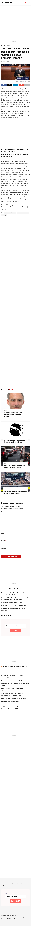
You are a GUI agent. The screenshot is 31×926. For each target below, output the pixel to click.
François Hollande (23, 212)
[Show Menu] (25, 2)
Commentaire (5, 512)
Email (6, 623)
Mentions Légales (21, 917)
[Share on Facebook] (4, 85)
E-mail (3, 540)
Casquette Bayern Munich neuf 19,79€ (11, 680)
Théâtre (4, 215)
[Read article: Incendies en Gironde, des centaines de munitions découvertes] (15, 482)
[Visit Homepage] (6, 2)
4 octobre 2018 (5, 61)
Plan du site (17, 918)
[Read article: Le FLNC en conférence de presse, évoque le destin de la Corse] (15, 431)
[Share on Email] (21, 85)
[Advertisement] (15, 22)
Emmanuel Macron (10, 212)
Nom (3, 533)
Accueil (3, 45)
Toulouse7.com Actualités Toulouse (10, 915)
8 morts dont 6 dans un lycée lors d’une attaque (14, 605)
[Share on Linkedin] (15, 85)
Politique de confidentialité (7, 917)
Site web (3, 548)
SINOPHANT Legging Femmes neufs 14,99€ (13, 698)
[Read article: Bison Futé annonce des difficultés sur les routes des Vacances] (15, 456)
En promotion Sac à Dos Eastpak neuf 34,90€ (13, 704)
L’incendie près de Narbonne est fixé (11, 602)
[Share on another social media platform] (27, 85)
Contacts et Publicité (6, 918)
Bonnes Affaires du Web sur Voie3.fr (15, 666)
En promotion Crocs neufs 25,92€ (10, 701)
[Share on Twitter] (9, 85)
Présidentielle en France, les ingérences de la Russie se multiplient (13, 414)
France (8, 45)
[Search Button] (29, 2)
